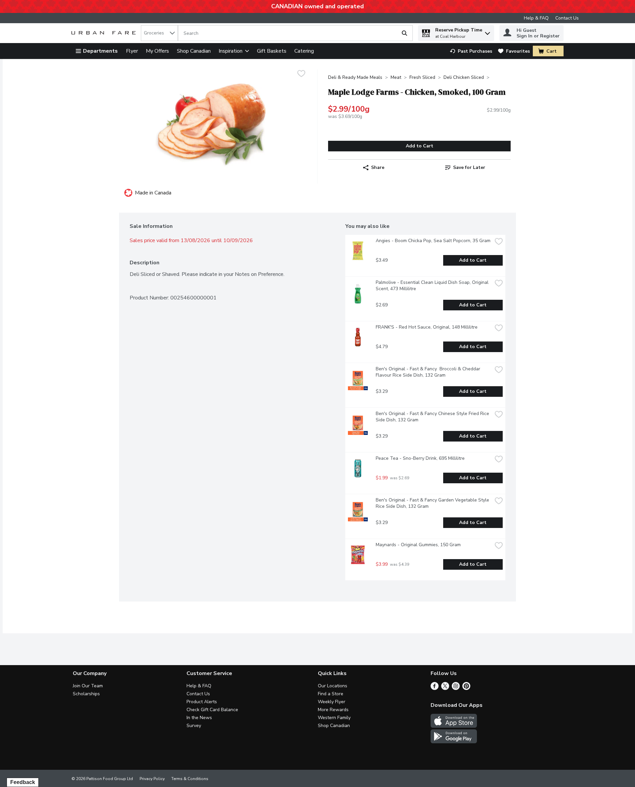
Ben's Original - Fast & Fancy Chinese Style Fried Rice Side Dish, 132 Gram (433, 416)
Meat (396, 77)
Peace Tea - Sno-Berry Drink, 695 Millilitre (420, 458)
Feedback (22, 782)
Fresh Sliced (422, 77)
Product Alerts (202, 702)
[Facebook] (435, 688)
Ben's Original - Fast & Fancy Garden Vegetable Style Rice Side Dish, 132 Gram (433, 503)
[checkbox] (301, 74)
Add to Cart (419, 146)
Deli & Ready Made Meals (355, 77)
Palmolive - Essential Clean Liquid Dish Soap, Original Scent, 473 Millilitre (433, 285)
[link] (471, 51)
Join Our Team (88, 686)
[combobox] (159, 33)
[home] (104, 33)
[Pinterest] (466, 688)
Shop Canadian (194, 51)
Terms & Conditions (189, 778)
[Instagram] (456, 688)
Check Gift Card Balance (212, 710)
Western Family (334, 717)
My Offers (157, 51)
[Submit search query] (404, 33)
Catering (304, 51)
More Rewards (333, 710)
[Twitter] (445, 688)
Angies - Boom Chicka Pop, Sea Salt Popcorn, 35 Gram (433, 240)
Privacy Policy (152, 778)
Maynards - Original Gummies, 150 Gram (418, 545)
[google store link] (454, 741)
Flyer (132, 51)
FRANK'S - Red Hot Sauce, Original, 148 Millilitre (427, 327)
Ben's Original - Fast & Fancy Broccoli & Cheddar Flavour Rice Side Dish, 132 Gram (429, 372)
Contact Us (567, 18)
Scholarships (86, 694)
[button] (487, 31)
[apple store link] (454, 726)
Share (377, 167)
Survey (194, 725)
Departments (100, 51)
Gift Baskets (271, 51)
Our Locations (332, 686)
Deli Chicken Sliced (464, 77)
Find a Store (330, 694)
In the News (199, 717)
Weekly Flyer (331, 702)
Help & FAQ (536, 18)
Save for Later (469, 167)
